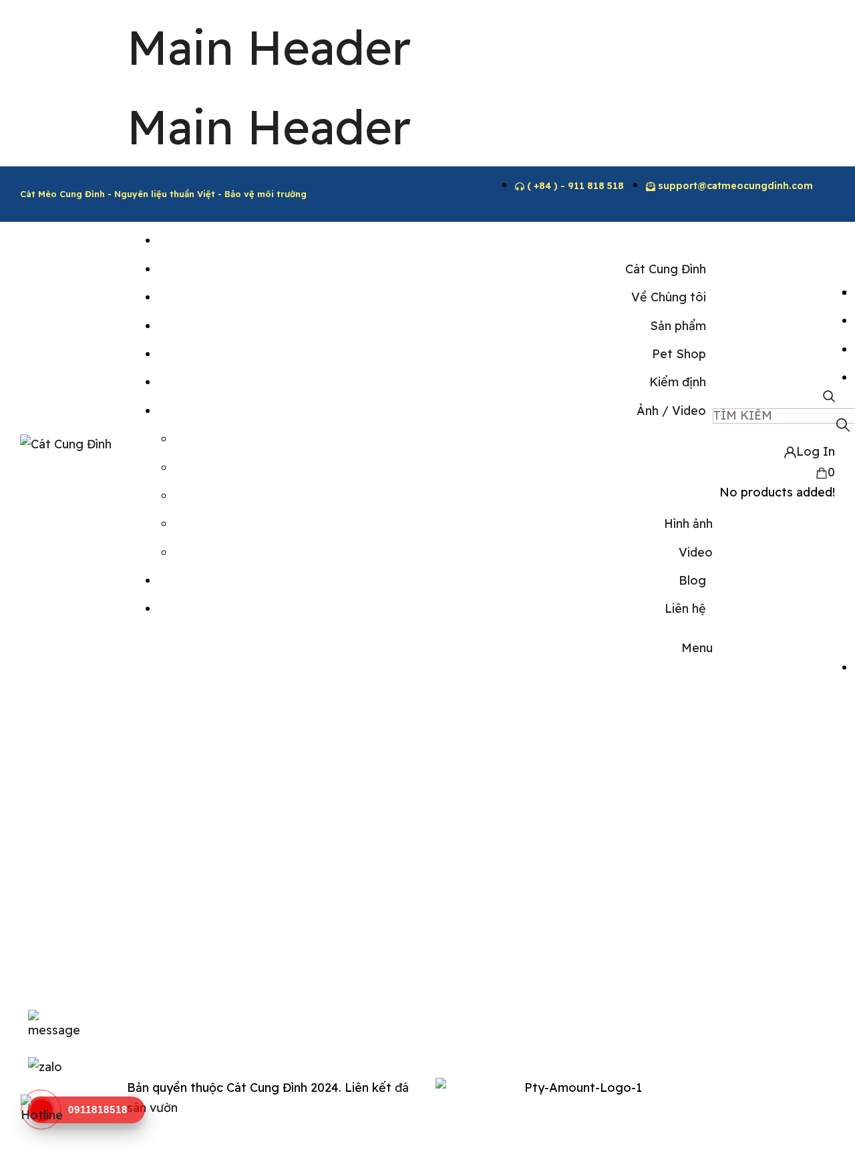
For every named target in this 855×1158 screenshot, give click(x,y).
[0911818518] (42, 1110)
